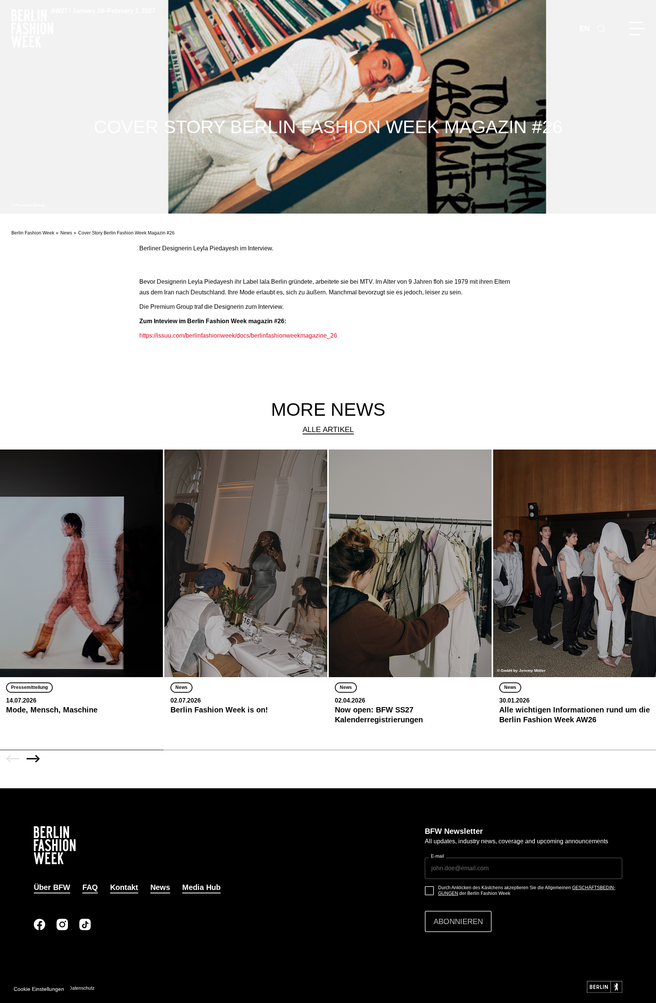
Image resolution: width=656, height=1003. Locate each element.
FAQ (90, 887)
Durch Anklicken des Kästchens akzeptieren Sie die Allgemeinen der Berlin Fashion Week (526, 890)
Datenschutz (82, 988)
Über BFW (52, 887)
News (66, 233)
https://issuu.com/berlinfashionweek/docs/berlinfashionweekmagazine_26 (238, 335)
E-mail (437, 856)
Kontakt (124, 887)
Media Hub (201, 887)
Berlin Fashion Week (32, 233)
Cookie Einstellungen (39, 989)
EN (584, 28)
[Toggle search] (601, 28)
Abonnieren (458, 921)
